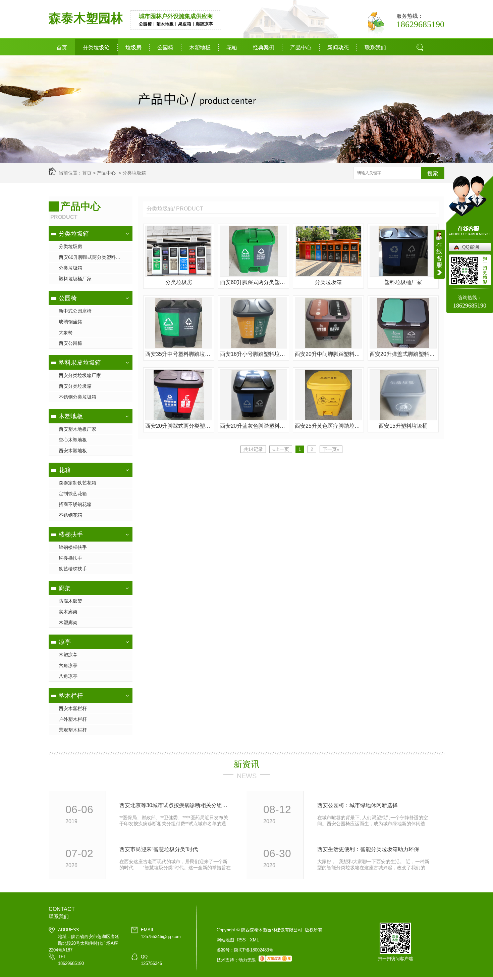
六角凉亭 (68, 665)
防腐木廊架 (70, 601)
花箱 (231, 47)
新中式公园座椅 (75, 311)
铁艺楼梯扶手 (73, 568)
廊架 (65, 588)
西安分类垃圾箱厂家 (80, 375)
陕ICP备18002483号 (253, 949)
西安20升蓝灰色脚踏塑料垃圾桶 (253, 426)
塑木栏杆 (71, 695)
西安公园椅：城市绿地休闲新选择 (357, 805)
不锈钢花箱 (70, 515)
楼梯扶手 (71, 534)
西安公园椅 (70, 343)
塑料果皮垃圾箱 (80, 362)
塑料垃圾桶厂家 (75, 278)
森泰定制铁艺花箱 (77, 482)
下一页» (331, 449)
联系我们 (375, 47)
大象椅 (66, 332)
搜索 (422, 72)
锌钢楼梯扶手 (73, 547)
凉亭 (65, 642)
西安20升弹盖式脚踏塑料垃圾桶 (403, 354)
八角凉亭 (68, 676)
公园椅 (165, 47)
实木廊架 (68, 611)
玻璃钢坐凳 (70, 321)
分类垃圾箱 (96, 47)
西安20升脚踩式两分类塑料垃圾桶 (178, 426)
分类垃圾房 (70, 246)
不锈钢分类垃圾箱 (77, 397)
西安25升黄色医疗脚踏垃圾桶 (328, 426)
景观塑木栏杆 (73, 730)
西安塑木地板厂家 (77, 429)
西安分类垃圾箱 (75, 386)
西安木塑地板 (73, 450)
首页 (61, 47)
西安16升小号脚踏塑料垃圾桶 (253, 354)
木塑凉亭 (68, 654)
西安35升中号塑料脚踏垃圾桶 (178, 354)
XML (254, 939)
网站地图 (225, 939)
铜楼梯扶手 (70, 558)
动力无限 (247, 960)
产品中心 (301, 47)
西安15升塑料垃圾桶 (403, 426)
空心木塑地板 (73, 440)
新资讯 (246, 764)
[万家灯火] (275, 960)
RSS (242, 939)
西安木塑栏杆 (73, 708)
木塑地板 (200, 47)
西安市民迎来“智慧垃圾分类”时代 (158, 849)
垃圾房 (133, 47)
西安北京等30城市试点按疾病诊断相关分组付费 (175, 805)
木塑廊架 (68, 622)
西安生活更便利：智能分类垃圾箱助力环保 (368, 849)
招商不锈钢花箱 (75, 504)
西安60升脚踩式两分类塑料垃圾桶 (94, 257)
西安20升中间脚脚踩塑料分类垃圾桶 (328, 354)
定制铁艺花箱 (73, 493)
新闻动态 (338, 47)
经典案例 (263, 47)
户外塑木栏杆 (73, 719)
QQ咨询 (470, 246)
